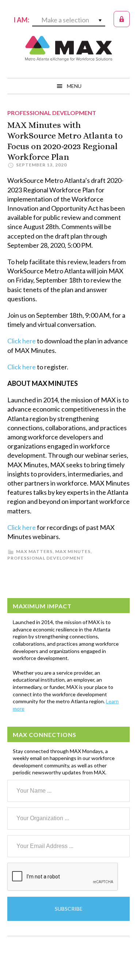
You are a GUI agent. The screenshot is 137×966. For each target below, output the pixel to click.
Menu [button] (74, 86)
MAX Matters (34, 551)
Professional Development (45, 558)
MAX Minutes (73, 551)
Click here (21, 341)
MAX (69, 48)
